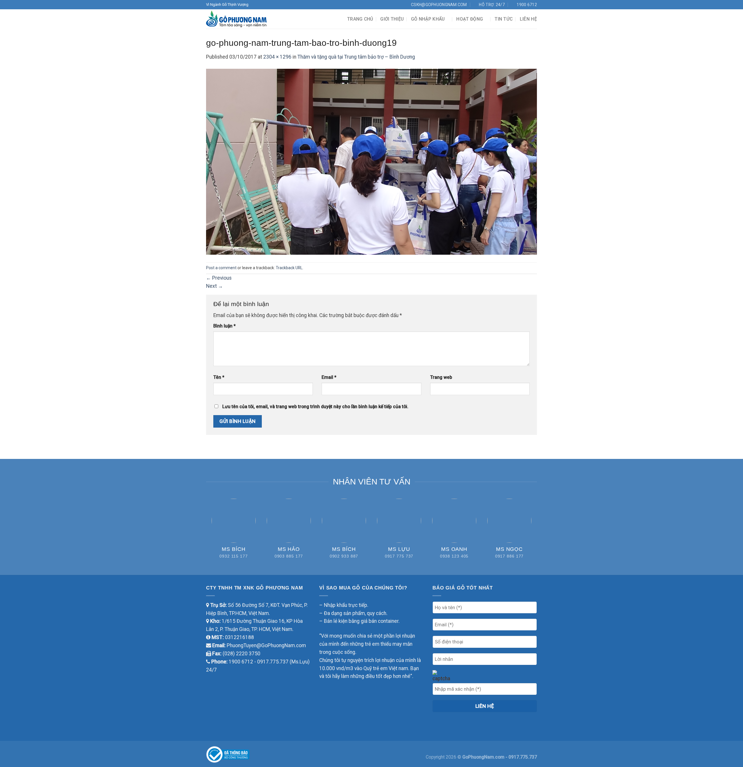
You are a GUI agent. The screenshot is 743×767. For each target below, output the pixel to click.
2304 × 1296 (277, 57)
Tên (218, 377)
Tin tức (504, 19)
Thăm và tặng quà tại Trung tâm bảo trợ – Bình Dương (356, 57)
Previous (219, 278)
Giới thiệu (392, 19)
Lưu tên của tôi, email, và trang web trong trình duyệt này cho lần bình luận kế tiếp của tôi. (315, 406)
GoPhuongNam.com (484, 757)
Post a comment (221, 267)
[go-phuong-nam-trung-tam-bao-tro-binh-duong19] (371, 161)
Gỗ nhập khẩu (428, 19)
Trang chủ (360, 19)
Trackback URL (289, 267)
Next (214, 286)
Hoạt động (469, 19)
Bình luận (224, 326)
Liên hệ (528, 19)
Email (329, 377)
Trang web (441, 377)
